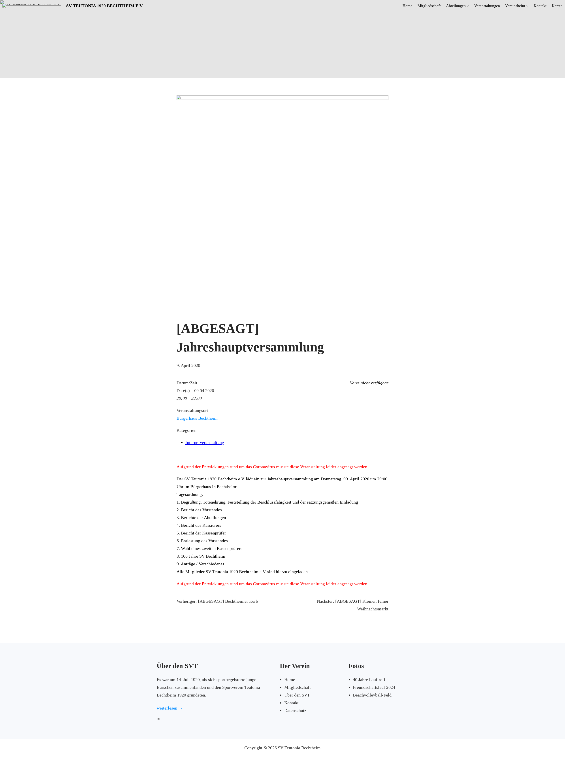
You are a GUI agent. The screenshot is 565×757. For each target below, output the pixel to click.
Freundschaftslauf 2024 (374, 687)
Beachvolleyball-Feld (372, 695)
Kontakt (291, 702)
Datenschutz (295, 710)
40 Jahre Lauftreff (369, 679)
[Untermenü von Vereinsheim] (527, 6)
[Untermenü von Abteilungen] (468, 6)
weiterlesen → (170, 708)
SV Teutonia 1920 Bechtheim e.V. (104, 5)
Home (289, 679)
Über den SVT (297, 695)
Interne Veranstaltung (204, 442)
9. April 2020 (188, 365)
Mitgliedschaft (297, 687)
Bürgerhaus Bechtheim (197, 418)
